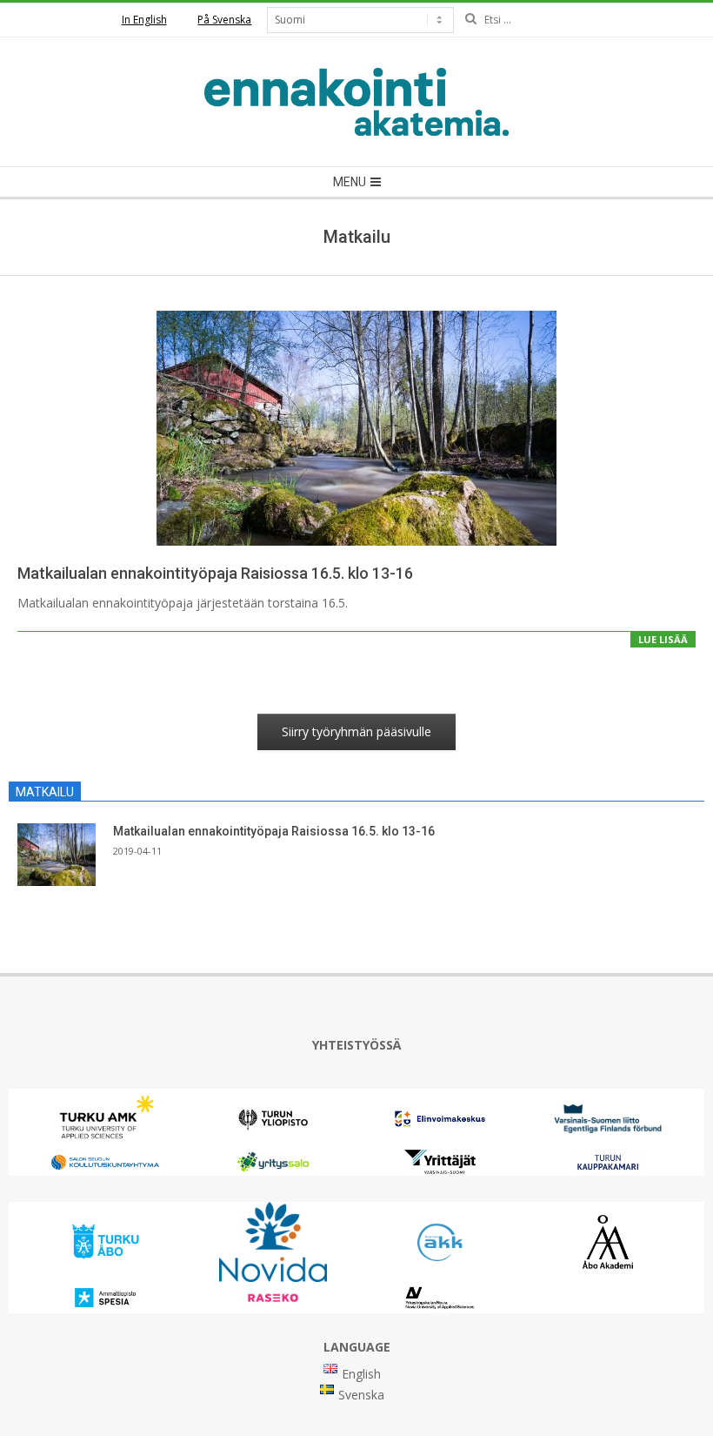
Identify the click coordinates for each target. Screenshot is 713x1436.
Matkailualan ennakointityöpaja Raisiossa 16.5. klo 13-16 (215, 573)
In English (144, 19)
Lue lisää (663, 639)
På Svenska (224, 19)
